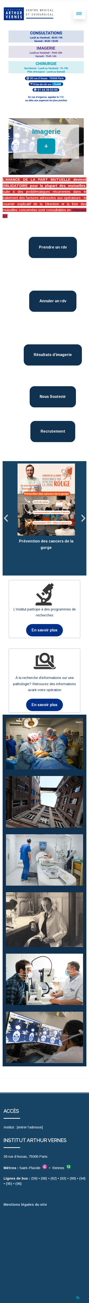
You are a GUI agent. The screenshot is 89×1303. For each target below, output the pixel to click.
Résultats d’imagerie (53, 355)
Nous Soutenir (53, 397)
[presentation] (5, 518)
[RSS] (78, 1297)
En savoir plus (44, 630)
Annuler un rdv (52, 301)
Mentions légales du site (26, 1204)
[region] (46, 146)
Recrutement (53, 431)
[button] (14, 146)
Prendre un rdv (53, 247)
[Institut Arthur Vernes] (30, 13)
